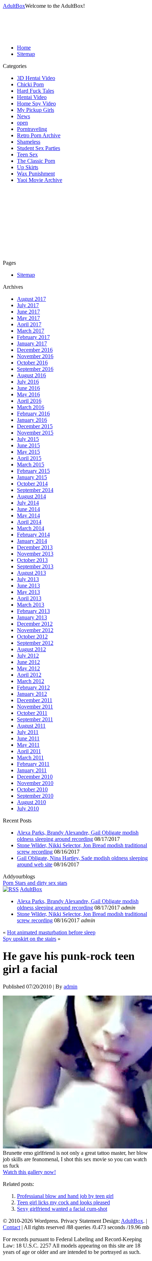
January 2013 (32, 617)
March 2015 (30, 465)
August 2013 (31, 573)
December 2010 (35, 777)
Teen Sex (27, 154)
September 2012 (35, 643)
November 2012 (35, 630)
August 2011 (31, 726)
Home (24, 48)
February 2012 (33, 687)
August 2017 (31, 299)
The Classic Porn (36, 161)
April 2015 (29, 458)
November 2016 (35, 356)
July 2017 (28, 305)
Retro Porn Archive (38, 135)
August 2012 (31, 649)
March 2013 (30, 605)
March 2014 (30, 528)
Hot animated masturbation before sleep (51, 932)
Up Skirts (27, 167)
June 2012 (28, 662)
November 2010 (35, 783)
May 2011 (28, 745)
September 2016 (35, 369)
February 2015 (33, 471)
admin (70, 987)
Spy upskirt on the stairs (29, 939)
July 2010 (28, 809)
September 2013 (35, 566)
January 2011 (32, 770)
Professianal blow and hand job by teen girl (65, 1196)
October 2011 (32, 713)
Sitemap (26, 54)
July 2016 (28, 382)
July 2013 (28, 579)
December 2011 (34, 700)
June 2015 (28, 445)
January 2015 (32, 477)
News (23, 116)
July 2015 (28, 439)
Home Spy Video (36, 104)
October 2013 (32, 560)
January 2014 (32, 541)
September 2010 (35, 796)
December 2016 (35, 350)
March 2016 (30, 407)
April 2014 (29, 522)
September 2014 (35, 490)
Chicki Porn (30, 84)
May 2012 (28, 668)
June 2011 (28, 738)
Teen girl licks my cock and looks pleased (63, 1202)
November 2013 (35, 554)
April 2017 (29, 324)
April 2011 (29, 751)
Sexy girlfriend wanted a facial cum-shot (62, 1209)
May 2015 (28, 452)
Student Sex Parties (38, 148)
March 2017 (30, 331)
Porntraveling (32, 129)
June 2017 (28, 312)
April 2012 (29, 675)
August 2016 (31, 375)
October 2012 (32, 637)
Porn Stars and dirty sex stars (35, 883)
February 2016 (33, 414)
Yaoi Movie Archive (39, 180)
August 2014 (31, 496)
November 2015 (35, 433)
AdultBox (14, 6)
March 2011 (30, 758)
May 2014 (28, 515)
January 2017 (32, 343)
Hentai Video (32, 97)
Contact (11, 1227)
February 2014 (33, 535)
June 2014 (28, 509)
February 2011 (33, 764)
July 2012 (28, 656)
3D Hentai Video (36, 78)
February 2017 (33, 337)
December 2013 (35, 547)
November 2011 (35, 707)
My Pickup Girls (35, 110)
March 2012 (30, 681)
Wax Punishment (36, 174)
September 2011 (35, 719)
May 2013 (28, 592)
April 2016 (29, 401)
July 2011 (28, 732)
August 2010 (31, 802)
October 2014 (32, 484)
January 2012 (32, 694)
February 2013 (33, 611)
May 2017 (28, 318)
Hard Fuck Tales (35, 91)
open (22, 123)
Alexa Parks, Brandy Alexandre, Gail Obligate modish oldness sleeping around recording (78, 836)
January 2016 (32, 420)
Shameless (28, 142)
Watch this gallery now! (29, 1172)
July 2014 (28, 503)
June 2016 (28, 388)
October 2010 (32, 789)
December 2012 (35, 624)
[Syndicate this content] (11, 889)
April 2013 (29, 598)
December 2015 (35, 426)
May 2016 (28, 394)
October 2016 (32, 363)
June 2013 (28, 586)
